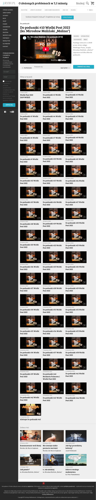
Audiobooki (6, 27)
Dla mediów (6, 43)
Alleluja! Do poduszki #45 (30, 419)
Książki (5, 24)
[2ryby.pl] (11, 5)
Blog (4, 18)
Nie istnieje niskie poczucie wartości (50, 446)
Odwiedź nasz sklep (83, 66)
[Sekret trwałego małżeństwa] (76, 460)
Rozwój (73, 10)
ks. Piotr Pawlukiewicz (73, 474)
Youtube (12, 112)
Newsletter (6, 41)
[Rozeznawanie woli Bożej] (30, 436)
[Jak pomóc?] (30, 460)
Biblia (85, 39)
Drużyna (5, 32)
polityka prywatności (69, 486)
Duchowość (78, 39)
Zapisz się (9, 105)
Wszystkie (24, 10)
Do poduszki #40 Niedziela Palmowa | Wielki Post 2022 (51, 376)
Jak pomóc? (25, 469)
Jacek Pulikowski (71, 451)
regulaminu (30, 486)
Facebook (5, 112)
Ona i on (65, 10)
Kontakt (5, 46)
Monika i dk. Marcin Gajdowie (29, 448)
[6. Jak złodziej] (53, 460)
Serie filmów (7, 13)
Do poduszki (24, 23)
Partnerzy (6, 38)
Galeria (5, 29)
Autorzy (5, 15)
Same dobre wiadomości (52, 10)
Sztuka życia (85, 36)
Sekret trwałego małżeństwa (72, 470)
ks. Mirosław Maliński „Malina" (45, 30)
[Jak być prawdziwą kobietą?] (76, 436)
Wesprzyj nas (7, 35)
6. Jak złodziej (48, 469)
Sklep (4, 21)
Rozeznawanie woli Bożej (30, 445)
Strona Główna (8, 10)
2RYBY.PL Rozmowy (36, 10)
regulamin (6, 83)
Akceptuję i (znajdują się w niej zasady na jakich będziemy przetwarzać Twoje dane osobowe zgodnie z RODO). (9, 90)
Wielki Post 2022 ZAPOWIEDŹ (26, 96)
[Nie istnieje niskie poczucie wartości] (53, 436)
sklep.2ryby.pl (67, 17)
